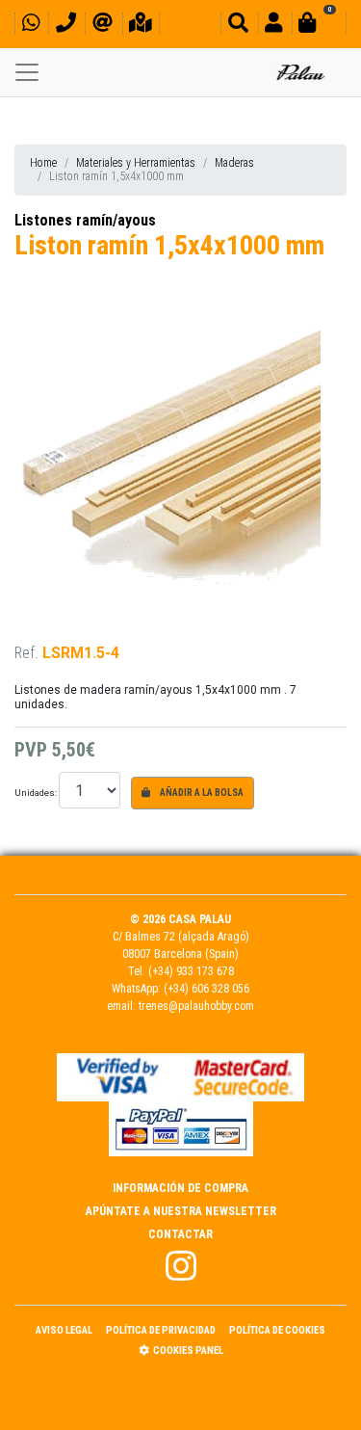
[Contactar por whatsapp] (30, 25)
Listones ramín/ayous (85, 220)
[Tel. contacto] (66, 25)
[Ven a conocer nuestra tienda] (140, 25)
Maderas (234, 163)
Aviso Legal (64, 1330)
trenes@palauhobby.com (196, 1006)
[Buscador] (238, 25)
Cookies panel (188, 1350)
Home (43, 163)
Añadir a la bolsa (201, 792)
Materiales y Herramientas (135, 163)
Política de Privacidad (161, 1330)
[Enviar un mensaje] (102, 25)
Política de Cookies (277, 1330)
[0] (318, 25)
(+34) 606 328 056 (206, 988)
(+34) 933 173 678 (191, 971)
